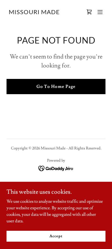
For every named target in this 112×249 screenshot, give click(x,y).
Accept (55, 235)
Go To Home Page (55, 86)
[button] (100, 12)
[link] (34, 13)
